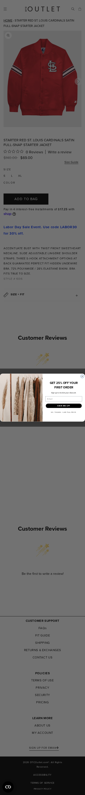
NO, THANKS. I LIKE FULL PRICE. (63, 412)
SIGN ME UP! (63, 405)
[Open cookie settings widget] (8, 787)
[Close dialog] (82, 376)
